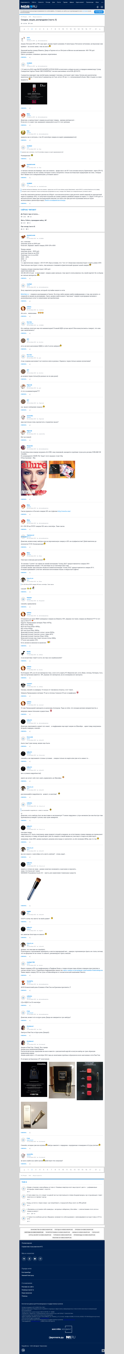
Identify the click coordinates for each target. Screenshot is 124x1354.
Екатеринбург (26, 1272)
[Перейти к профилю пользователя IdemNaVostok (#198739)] (23, 166)
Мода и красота (37, 16)
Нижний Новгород (28, 1275)
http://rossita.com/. (64, 511)
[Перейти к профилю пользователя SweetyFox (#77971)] (23, 982)
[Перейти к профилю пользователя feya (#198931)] (23, 132)
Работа (34, 2)
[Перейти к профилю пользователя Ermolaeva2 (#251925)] (23, 1027)
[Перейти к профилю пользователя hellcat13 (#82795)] (23, 721)
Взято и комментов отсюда (55, 200)
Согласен (98, 12)
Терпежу (23, 537)
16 (86, 29)
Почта (59, 2)
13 (74, 29)
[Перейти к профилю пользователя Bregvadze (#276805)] (23, 447)
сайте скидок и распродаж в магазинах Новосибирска (83, 970)
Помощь (25, 1296)
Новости (40, 2)
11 (67, 29)
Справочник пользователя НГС (32, 1247)
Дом (53, 2)
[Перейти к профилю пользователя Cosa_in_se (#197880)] (23, 580)
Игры (97, 2)
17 (90, 29)
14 (78, 29)
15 (82, 29)
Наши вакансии (27, 1293)
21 (96, 29)
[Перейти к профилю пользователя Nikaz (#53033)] (23, 115)
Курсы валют (80, 2)
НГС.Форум (24, 16)
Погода (48, 2)
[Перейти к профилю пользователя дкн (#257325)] (23, 340)
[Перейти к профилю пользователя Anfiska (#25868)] (23, 308)
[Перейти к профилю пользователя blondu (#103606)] (23, 653)
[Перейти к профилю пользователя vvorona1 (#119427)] (23, 685)
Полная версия (27, 1243)
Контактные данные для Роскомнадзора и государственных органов (42, 1304)
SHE (30, 16)
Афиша (72, 2)
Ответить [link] (23, 57)
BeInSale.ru (25, 294)
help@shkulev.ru (35, 1321)
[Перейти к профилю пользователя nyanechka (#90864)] (23, 417)
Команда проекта (28, 1290)
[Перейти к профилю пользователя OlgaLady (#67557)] (23, 386)
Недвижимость (25, 2)
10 (63, 29)
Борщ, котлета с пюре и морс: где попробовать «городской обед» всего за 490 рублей (56, 1203)
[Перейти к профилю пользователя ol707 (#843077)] (23, 39)
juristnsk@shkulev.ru (69, 1319)
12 (71, 29)
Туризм (65, 2)
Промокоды (89, 2)
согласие (85, 11)
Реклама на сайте (28, 1287)
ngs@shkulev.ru (44, 1318)
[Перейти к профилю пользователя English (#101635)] (23, 913)
